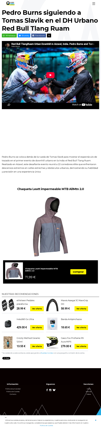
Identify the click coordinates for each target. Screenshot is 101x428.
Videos (88, 394)
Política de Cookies (46, 425)
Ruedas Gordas (47, 353)
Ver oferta (37, 309)
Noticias (88, 391)
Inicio (89, 389)
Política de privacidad (12, 389)
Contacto (13, 394)
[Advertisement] (50, 134)
